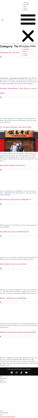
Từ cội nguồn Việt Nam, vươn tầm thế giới (15, 127)
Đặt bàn (25, 10)
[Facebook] (12, 372)
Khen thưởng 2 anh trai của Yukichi (13, 264)
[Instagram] (16, 372)
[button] (28, 28)
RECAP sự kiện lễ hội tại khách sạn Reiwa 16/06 (18, 332)
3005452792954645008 (7, 417)
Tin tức (25, 8)
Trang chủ (26, 2)
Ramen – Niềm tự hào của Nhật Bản (13, 298)
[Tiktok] (21, 372)
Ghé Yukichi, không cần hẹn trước (13, 165)
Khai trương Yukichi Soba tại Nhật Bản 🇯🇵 (15, 199)
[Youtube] (26, 372)
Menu (25, 6)
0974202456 (4, 413)
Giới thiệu (26, 4)
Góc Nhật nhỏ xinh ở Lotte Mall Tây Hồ (14, 232)
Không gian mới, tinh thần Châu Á (12, 52)
